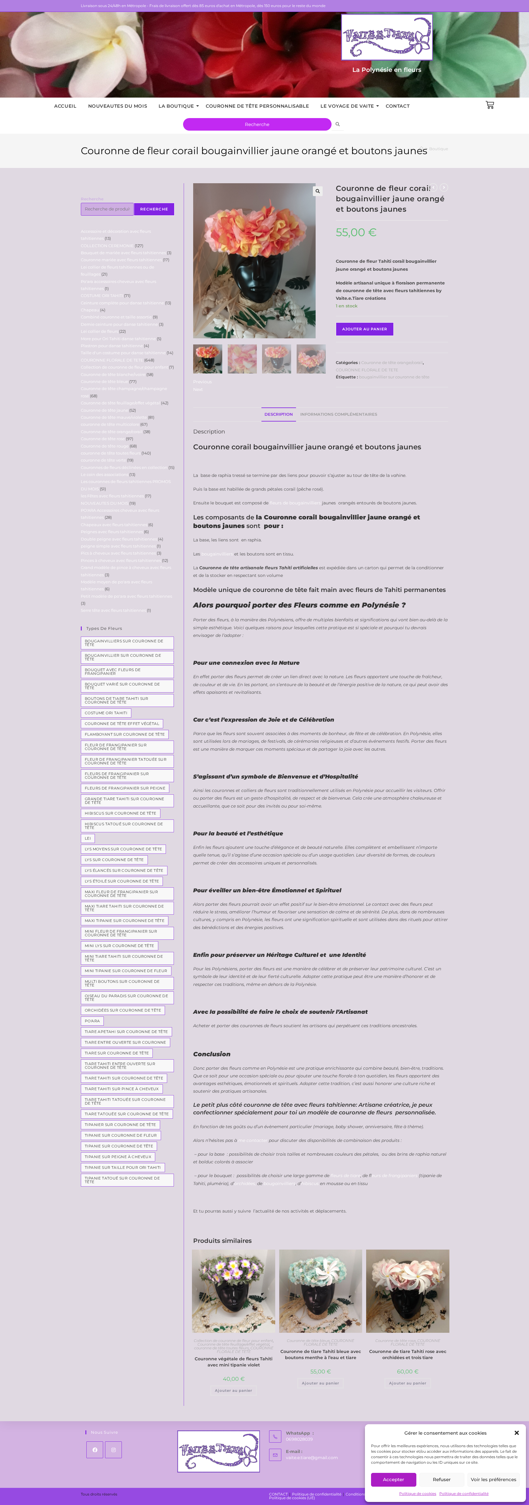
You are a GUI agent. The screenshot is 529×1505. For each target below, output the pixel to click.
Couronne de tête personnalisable (257, 106)
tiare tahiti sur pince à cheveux (122, 1089)
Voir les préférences (493, 1479)
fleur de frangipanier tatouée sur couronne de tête (126, 761)
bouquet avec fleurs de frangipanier (113, 671)
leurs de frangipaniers (395, 1175)
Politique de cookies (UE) (292, 1498)
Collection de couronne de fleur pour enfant (233, 1340)
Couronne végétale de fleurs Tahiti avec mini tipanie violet (233, 1362)
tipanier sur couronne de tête (120, 1124)
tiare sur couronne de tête (117, 1053)
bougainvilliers (217, 554)
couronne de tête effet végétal (122, 723)
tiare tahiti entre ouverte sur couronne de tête (120, 1065)
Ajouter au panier (364, 329)
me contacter (253, 1140)
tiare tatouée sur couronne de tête (127, 1114)
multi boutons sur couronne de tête (122, 983)
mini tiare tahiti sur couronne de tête (124, 958)
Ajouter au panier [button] (233, 1390)
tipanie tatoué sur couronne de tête (122, 1180)
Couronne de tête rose (395, 1340)
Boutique (438, 148)
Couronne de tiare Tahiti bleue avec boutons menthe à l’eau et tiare (320, 1354)
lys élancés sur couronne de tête (124, 870)
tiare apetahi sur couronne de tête (126, 1031)
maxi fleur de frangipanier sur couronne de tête (121, 894)
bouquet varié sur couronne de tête (122, 686)
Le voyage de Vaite (347, 106)
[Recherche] (338, 124)
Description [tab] (278, 414)
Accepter (393, 1479)
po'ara (92, 1021)
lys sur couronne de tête (114, 859)
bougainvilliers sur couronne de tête (124, 643)
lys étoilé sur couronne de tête (122, 881)
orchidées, (245, 1183)
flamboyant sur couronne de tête (125, 734)
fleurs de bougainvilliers (295, 503)
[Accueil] (421, 148)
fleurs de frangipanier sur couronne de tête (117, 775)
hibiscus (310, 1183)
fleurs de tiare (345, 1175)
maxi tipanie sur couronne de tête (124, 920)
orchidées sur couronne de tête (123, 1010)
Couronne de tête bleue (308, 1340)
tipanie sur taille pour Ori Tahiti (123, 1167)
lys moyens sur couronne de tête (123, 849)
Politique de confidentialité (464, 1493)
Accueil (65, 106)
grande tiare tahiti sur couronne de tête (124, 801)
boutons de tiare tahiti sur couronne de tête (116, 700)
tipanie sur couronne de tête (119, 1146)
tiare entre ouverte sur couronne (125, 1042)
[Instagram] (113, 1449)
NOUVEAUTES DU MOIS (117, 106)
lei (88, 838)
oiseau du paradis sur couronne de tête (126, 998)
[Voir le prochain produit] (444, 187)
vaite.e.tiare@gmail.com (312, 1457)
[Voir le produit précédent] (433, 187)
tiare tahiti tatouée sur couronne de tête (125, 1101)
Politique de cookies (417, 1493)
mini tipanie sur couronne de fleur (126, 970)
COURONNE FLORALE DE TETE (367, 369)
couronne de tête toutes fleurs (221, 1348)
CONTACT (398, 106)
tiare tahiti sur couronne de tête (124, 1078)
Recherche (92, 198)
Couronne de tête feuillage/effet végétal (233, 1344)
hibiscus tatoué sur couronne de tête (124, 826)
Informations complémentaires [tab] (338, 414)
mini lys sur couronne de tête (119, 945)
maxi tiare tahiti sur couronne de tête (124, 908)
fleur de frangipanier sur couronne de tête (116, 747)
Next (198, 389)
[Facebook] (94, 1449)
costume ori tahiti (106, 713)
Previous (202, 382)
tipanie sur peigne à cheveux (118, 1156)
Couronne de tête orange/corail (392, 362)
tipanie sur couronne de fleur (121, 1135)
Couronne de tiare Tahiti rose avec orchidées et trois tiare (407, 1354)
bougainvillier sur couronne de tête (394, 376)
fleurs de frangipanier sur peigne (125, 788)
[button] (517, 1433)
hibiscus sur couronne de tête (120, 813)
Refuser (442, 1479)
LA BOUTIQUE (176, 106)
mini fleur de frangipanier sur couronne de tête (121, 933)
